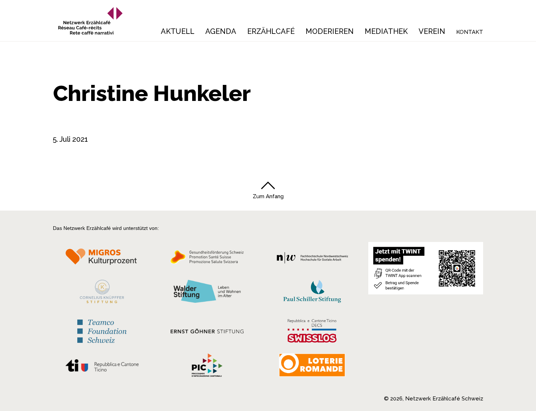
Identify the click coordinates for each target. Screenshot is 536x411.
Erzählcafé (271, 31)
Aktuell (177, 31)
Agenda (220, 31)
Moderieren (330, 31)
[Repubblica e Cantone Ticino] (102, 367)
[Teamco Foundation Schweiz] (102, 330)
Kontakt (469, 32)
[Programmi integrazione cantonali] (207, 367)
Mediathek (386, 31)
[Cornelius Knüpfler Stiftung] (102, 293)
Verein (432, 31)
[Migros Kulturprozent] (102, 259)
